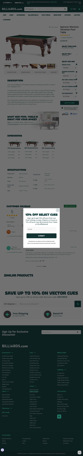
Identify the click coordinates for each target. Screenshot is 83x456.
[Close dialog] (57, 210)
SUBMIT (41, 236)
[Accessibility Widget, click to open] (2, 450)
